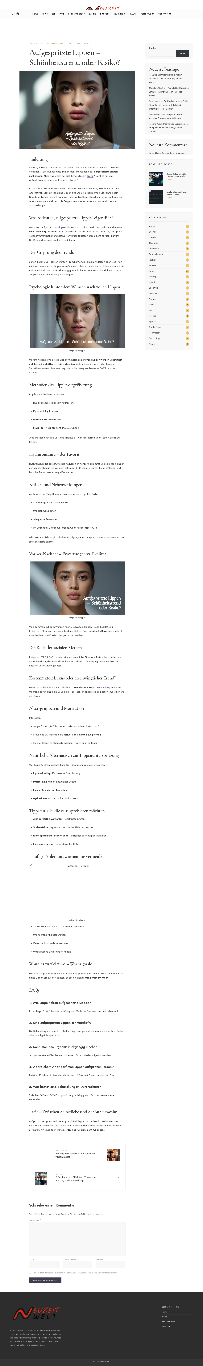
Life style (153, 287)
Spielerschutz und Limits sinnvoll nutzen (177, 193)
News (45, 14)
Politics (152, 316)
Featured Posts (160, 164)
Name (32, 1259)
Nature (152, 299)
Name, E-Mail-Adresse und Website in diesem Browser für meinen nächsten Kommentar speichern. (75, 1273)
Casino (92, 14)
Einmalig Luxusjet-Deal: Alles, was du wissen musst (75, 1154)
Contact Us (164, 14)
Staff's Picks (155, 327)
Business (105, 14)
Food (151, 271)
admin (41, 44)
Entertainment (76, 14)
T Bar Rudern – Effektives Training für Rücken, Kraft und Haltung (76, 1177)
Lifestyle (153, 293)
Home (35, 14)
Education (119, 14)
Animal (152, 226)
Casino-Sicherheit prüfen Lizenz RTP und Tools (177, 175)
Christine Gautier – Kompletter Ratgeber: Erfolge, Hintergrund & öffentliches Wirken (169, 92)
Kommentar (35, 1220)
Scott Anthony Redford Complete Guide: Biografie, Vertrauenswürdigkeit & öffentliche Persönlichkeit (168, 105)
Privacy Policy (168, 1321)
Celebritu (153, 243)
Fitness (152, 265)
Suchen (153, 48)
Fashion (78, 44)
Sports (152, 321)
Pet (151, 310)
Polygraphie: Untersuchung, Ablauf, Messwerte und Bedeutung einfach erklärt (166, 78)
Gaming (152, 276)
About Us (166, 1326)
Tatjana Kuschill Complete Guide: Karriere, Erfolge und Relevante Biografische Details (169, 128)
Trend (90, 175)
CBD (54, 14)
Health (132, 14)
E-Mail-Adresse (70, 1259)
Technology (147, 14)
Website (99, 1259)
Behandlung (103, 687)
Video (152, 344)
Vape (62, 14)
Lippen (62, 227)
